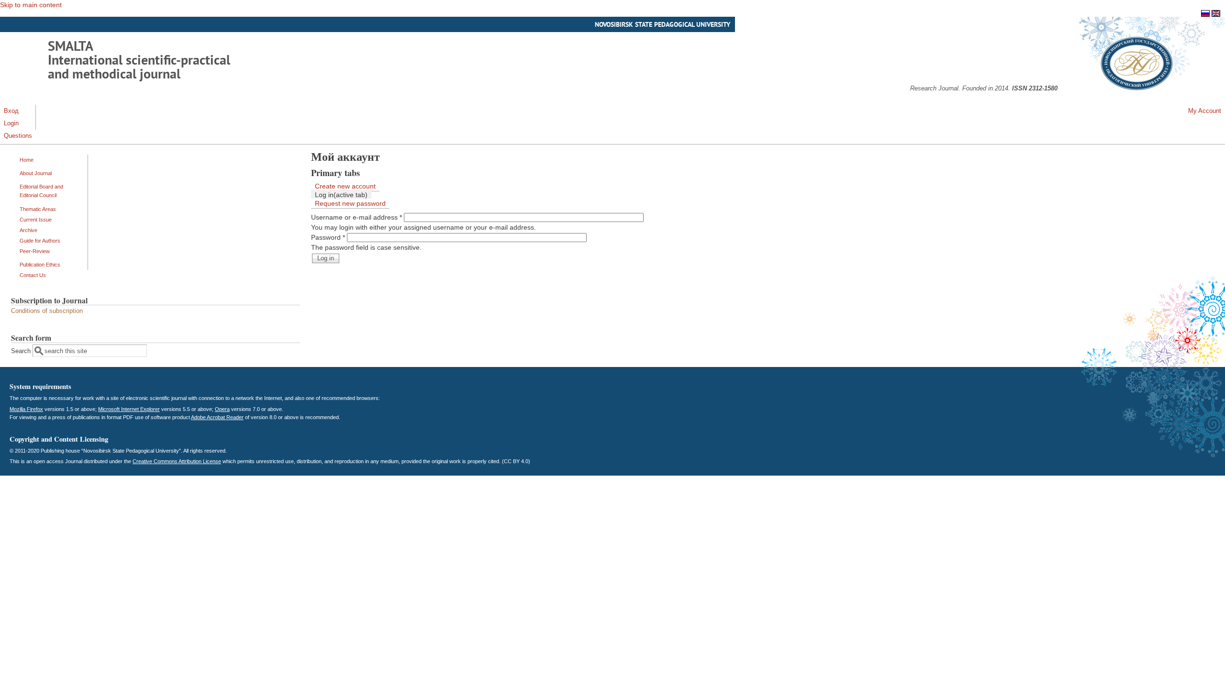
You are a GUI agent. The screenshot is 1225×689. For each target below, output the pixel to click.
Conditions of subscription (47, 311)
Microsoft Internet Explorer (129, 409)
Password (328, 237)
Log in (341, 195)
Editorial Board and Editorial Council (41, 191)
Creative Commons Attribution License (177, 461)
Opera (222, 409)
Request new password (350, 203)
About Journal (36, 173)
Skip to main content (31, 5)
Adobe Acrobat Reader (217, 417)
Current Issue (36, 219)
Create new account (345, 186)
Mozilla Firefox (26, 409)
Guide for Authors (40, 241)
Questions (18, 136)
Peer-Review (35, 251)
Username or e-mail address (356, 217)
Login (11, 123)
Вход (11, 111)
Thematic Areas (38, 209)
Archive (28, 230)
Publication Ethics (40, 264)
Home (26, 160)
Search (22, 351)
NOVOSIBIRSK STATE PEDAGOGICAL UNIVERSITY (662, 24)
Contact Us (33, 275)
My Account (1204, 111)
